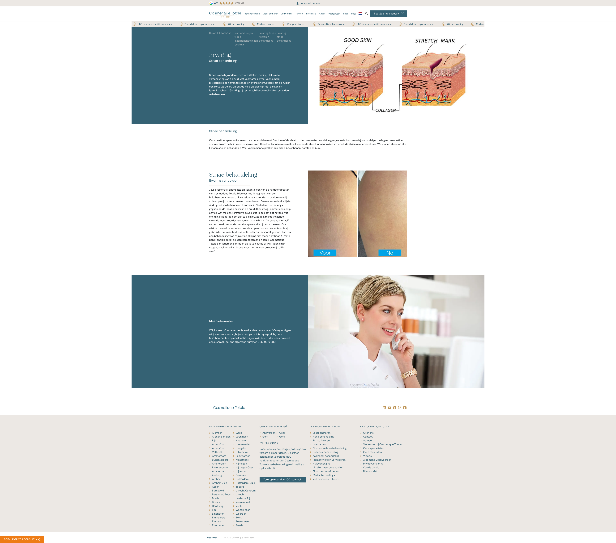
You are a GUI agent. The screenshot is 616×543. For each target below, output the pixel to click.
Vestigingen (334, 13)
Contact (368, 436)
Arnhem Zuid (219, 483)
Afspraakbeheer (310, 3)
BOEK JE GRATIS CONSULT (19, 539)
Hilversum (242, 452)
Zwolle (239, 525)
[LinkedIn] (383, 408)
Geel (282, 432)
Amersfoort (218, 444)
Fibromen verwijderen (325, 471)
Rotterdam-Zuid (245, 483)
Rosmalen (241, 475)
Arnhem (216, 479)
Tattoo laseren (321, 440)
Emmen (216, 521)
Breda (215, 498)
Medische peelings (324, 475)
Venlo (239, 506)
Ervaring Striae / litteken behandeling (267, 36)
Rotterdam (242, 479)
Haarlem (241, 440)
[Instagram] (399, 408)
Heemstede (242, 444)
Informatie (311, 13)
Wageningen (243, 510)
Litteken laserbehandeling (328, 467)
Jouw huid (286, 13)
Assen (215, 486)
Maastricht (242, 459)
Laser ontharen (270, 13)
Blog (353, 13)
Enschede (218, 525)
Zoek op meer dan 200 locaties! (282, 479)
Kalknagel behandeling (326, 456)
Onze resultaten (372, 452)
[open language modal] (360, 14)
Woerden (241, 513)
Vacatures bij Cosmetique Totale (382, 444)
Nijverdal (241, 471)
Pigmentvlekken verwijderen (329, 459)
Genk (282, 436)
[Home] (225, 13)
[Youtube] (388, 408)
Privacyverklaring (373, 463)
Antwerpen (268, 432)
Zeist (239, 517)
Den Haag (217, 506)
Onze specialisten (373, 448)
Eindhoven (218, 513)
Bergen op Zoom (221, 494)
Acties (322, 13)
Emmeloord (219, 517)
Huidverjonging (321, 463)
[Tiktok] (404, 408)
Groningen (242, 436)
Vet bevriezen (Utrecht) (326, 479)
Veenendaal (243, 502)
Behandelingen (252, 13)
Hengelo (240, 448)
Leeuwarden (243, 456)
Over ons (368, 432)
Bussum (216, 502)
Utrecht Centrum (246, 490)
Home (212, 33)
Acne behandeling (323, 436)
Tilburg (240, 486)
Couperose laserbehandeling (330, 448)
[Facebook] (394, 408)
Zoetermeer (243, 521)
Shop (345, 13)
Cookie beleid (371, 467)
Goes (239, 432)
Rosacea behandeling (325, 452)
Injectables (319, 444)
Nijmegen (241, 463)
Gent (265, 436)
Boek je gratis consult (386, 13)
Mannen (299, 13)
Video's (367, 456)
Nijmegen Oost (244, 467)
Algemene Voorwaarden (377, 459)
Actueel (367, 440)
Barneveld (218, 490)
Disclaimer (212, 537)
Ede (214, 510)
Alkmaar (217, 432)
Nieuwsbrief (370, 471)
